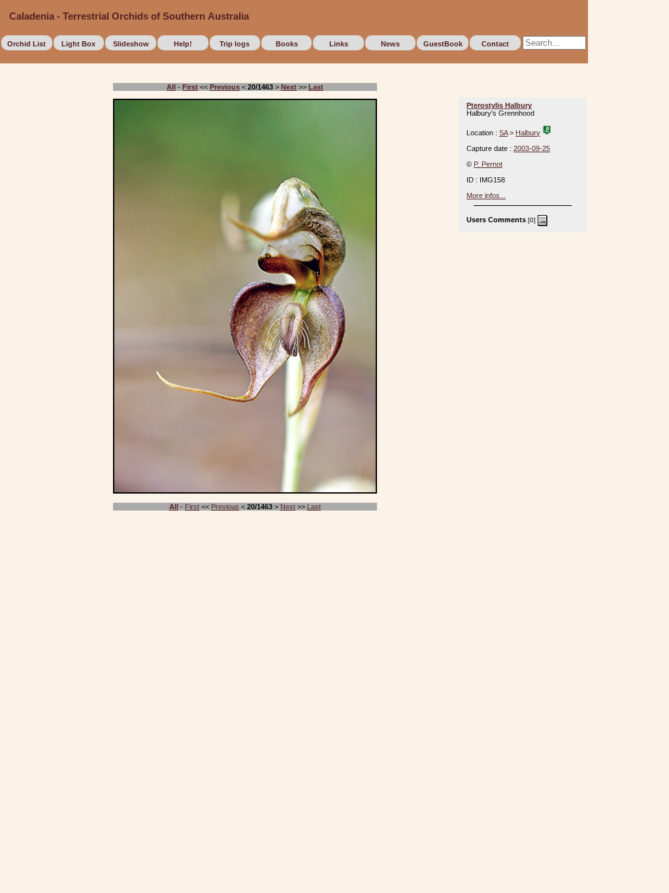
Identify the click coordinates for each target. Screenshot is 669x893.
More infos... (486, 195)
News (390, 44)
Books (287, 44)
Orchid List (26, 44)
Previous (225, 507)
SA (503, 133)
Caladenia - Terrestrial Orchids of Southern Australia (129, 16)
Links (338, 44)
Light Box (78, 44)
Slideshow (131, 44)
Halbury (527, 133)
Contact (495, 44)
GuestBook (443, 44)
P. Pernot (488, 164)
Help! (183, 44)
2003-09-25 (532, 148)
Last (314, 507)
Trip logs (235, 44)
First (192, 507)
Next (287, 507)
